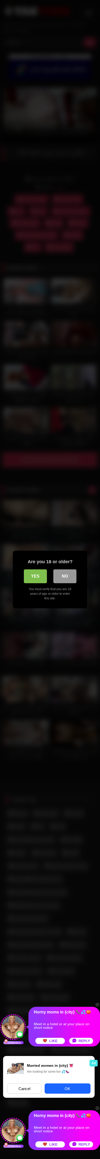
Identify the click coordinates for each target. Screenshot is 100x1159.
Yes (35, 576)
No (65, 576)
